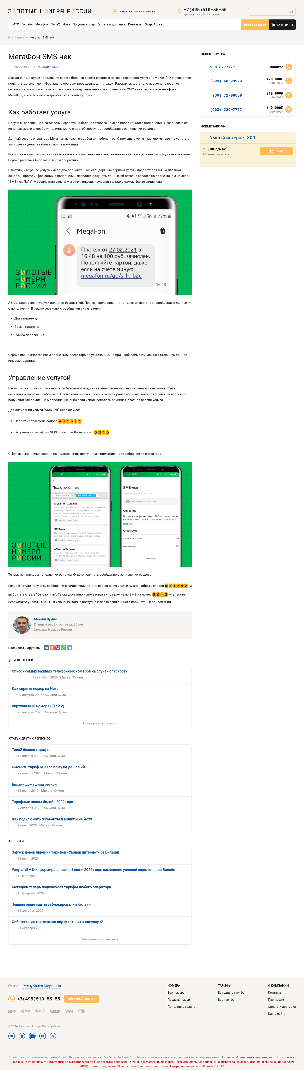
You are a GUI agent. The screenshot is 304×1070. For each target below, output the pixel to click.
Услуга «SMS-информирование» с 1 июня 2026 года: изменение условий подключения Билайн (93, 869)
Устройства (153, 24)
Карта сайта (276, 1014)
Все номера (176, 992)
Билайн (27, 24)
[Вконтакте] (46, 647)
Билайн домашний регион (34, 784)
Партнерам (276, 1000)
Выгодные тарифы (231, 992)
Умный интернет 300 (232, 137)
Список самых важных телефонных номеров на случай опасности (69, 671)
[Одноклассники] (52, 647)
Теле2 (55, 24)
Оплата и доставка (111, 24)
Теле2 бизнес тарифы (31, 749)
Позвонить (288, 67)
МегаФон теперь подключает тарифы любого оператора (61, 887)
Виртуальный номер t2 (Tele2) (38, 706)
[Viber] (57, 647)
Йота (66, 24)
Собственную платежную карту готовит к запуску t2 (57, 922)
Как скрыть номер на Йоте (35, 688)
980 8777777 (222, 66)
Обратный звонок (81, 999)
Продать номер (84, 24)
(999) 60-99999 (226, 80)
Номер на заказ (255, 24)
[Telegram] (69, 647)
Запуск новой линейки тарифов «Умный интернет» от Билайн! (65, 852)
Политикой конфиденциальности (247, 1057)
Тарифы (224, 985)
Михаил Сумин (49, 67)
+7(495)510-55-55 (205, 9)
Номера (174, 985)
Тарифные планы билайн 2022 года (42, 802)
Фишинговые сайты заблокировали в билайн (51, 904)
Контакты (135, 24)
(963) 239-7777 (226, 109)
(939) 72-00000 (226, 95)
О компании (278, 985)
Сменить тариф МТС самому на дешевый (48, 767)
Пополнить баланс (181, 1007)
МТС (15, 24)
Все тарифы (226, 1000)
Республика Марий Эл (42, 986)
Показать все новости (98, 939)
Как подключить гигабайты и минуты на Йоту (52, 819)
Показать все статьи (98, 723)
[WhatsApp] (63, 647)
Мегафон (42, 24)
